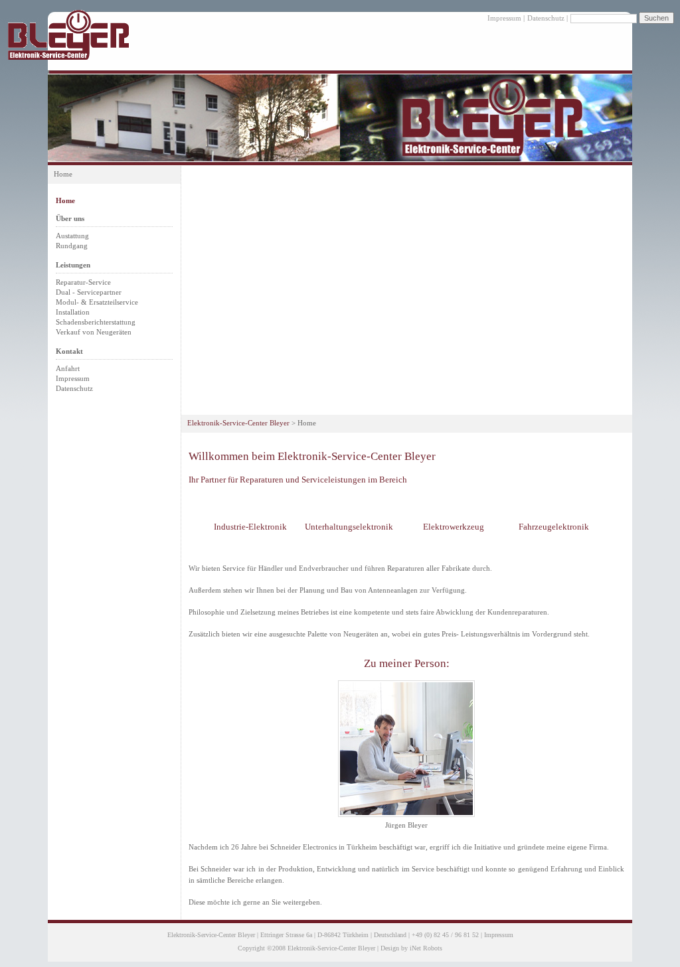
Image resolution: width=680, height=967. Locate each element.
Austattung (72, 236)
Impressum (504, 18)
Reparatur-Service (83, 282)
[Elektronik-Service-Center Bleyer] (68, 57)
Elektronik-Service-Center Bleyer (238, 423)
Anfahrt (68, 368)
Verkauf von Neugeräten (93, 332)
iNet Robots (426, 948)
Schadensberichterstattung (95, 322)
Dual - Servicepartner (89, 292)
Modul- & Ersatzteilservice (97, 302)
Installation (73, 312)
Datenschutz (545, 18)
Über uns (70, 218)
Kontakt (69, 351)
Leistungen (73, 265)
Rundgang (72, 246)
